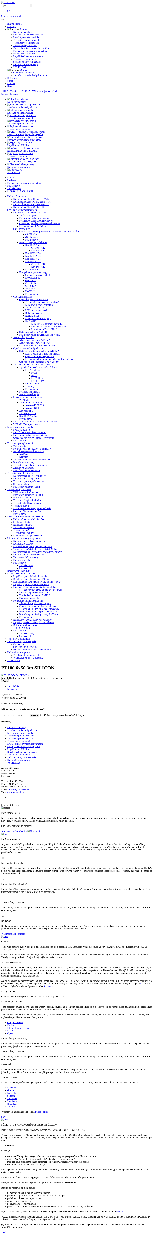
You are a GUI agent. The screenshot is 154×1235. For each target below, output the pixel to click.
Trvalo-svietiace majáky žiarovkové (42, 302)
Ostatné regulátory (22, 484)
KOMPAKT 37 (32, 277)
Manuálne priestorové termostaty (28, 451)
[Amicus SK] (8, 2)
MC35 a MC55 (32, 370)
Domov (10, 177)
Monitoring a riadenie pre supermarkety (38, 611)
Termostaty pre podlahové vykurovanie (31, 459)
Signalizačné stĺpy (21, 229)
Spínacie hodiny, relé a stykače (27, 61)
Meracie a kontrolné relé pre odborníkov (32, 649)
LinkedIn (11, 1093)
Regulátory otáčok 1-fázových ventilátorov (33, 619)
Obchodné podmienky (23, 72)
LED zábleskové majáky (37, 310)
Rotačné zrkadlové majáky (38, 318)
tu (141, 983)
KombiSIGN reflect (28, 416)
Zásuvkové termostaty (23, 467)
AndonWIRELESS (34, 405)
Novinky (11, 26)
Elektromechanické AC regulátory (29, 476)
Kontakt (11, 83)
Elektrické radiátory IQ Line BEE (29, 207)
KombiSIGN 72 (33, 261)
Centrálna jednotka (22, 522)
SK (8, 11)
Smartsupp (12, 1101)
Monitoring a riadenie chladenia (28, 600)
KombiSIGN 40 (33, 245)
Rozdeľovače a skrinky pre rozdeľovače (32, 508)
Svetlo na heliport (27, 215)
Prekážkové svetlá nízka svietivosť (35, 218)
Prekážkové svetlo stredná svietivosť (30, 435)
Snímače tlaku (26, 568)
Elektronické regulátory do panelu (29, 541)
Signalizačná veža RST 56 (37, 275)
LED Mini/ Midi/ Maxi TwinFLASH (48, 326)
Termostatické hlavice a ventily (28, 503)
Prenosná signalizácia (29, 391)
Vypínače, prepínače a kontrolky (28, 657)
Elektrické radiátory (22, 32)
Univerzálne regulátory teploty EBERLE (32, 546)
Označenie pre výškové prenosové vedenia (39, 223)
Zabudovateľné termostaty (25, 557)
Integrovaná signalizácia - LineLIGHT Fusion (35, 421)
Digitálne (23, 457)
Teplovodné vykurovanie (25, 45)
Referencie (12, 78)
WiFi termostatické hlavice (25, 492)
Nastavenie (35, 831)
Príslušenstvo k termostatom (26, 470)
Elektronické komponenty (25, 64)
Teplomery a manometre (24, 59)
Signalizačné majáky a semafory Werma (38, 367)
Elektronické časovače (23, 543)
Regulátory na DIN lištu (24, 53)
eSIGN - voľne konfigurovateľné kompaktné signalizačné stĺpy (49, 231)
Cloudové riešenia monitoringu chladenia (38, 606)
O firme (23, 70)
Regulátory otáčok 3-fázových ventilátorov (33, 622)
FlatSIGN (30, 291)
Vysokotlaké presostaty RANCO (34, 595)
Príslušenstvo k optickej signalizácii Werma (39, 334)
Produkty (24, 29)
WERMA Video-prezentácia (26, 424)
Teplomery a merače (22, 628)
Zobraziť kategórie (10, 94)
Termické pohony (21, 505)
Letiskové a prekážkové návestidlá (29, 212)
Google (10, 1090)
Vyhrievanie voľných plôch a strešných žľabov (35, 549)
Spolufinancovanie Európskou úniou (30, 75)
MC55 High (37, 378)
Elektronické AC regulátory (26, 478)
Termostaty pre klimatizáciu (26, 42)
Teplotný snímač (21, 530)
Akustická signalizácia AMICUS (34, 343)
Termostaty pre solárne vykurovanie (30, 465)
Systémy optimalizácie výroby (27, 397)
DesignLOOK (38, 250)
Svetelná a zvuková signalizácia (28, 34)
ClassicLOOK (38, 248)
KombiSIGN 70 (33, 256)
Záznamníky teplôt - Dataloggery (35, 603)
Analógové (24, 454)
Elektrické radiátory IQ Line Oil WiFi (31, 199)
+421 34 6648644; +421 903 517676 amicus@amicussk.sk (29, 91)
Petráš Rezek (41, 1111)
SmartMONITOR (27, 413)
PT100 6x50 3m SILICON (20, 191)
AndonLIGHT (32, 408)
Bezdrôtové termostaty (24, 462)
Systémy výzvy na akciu (30, 402)
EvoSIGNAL (31, 321)
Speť (3, 1117)
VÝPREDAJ (19, 67)
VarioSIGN (30, 288)
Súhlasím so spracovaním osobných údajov (63, 715)
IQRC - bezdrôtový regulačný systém (31, 48)
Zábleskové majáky (34, 307)
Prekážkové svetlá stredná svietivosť (36, 220)
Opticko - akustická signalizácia (28, 348)
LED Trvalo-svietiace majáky (39, 305)
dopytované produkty (12, 16)
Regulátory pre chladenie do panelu (30, 576)
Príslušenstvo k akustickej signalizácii (37, 345)
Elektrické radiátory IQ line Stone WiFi (31, 201)
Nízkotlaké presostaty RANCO (34, 592)
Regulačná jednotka (22, 524)
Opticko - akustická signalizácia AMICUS (39, 362)
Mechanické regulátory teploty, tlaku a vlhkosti (35, 587)
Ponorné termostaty (22, 560)
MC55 (34, 375)
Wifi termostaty (20, 446)
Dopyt (5, 681)
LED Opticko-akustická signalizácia (42, 353)
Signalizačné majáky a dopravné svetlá (31, 364)
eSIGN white (31, 234)
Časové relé (18, 644)
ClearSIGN (30, 283)
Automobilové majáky (29, 394)
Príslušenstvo (13, 185)
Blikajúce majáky (33, 313)
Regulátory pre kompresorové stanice (31, 584)
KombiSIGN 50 (33, 253)
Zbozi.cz (11, 1106)
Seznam (11, 1095)
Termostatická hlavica (23, 527)
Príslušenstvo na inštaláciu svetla (34, 226)
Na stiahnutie (13, 689)
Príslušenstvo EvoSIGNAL (44, 329)
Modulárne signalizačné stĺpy (33, 242)
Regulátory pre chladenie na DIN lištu (31, 579)
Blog (9, 86)
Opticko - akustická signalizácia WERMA (39, 351)
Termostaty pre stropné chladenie (29, 481)
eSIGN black (31, 237)
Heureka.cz (12, 1104)
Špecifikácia (13, 686)
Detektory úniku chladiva (25, 625)
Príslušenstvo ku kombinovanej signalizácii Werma (49, 359)
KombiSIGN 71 (33, 258)
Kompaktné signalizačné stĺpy (33, 272)
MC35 (34, 372)
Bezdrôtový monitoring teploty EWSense (38, 614)
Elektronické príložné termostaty (28, 554)
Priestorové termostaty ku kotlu (28, 495)
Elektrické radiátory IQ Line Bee (28, 519)
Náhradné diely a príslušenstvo (27, 535)
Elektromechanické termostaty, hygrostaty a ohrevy (37, 552)
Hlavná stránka (14, 23)
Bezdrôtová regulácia (23, 497)
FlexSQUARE (32, 383)
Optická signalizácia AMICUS (33, 332)
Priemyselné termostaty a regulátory (30, 51)
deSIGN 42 (30, 280)
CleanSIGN (31, 286)
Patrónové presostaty (29, 598)
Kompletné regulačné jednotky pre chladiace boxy (37, 581)
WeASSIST (25, 400)
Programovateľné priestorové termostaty (32, 448)
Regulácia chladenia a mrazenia (28, 56)
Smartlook (12, 1098)
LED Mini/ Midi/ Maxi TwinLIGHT (48, 324)
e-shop (10, 80)
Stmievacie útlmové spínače (26, 647)
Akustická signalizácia (23, 337)
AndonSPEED (26, 410)
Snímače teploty (14, 188)
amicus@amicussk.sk (19, 789)
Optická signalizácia (22, 296)
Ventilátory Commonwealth (26, 655)
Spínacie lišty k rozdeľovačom (27, 511)
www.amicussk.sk (15, 792)
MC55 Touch (37, 381)
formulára (48, 986)
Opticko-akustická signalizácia (39, 356)
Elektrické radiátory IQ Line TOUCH (31, 204)
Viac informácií (8, 934)
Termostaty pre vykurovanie (26, 40)
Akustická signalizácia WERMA (34, 340)
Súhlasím (20, 934)
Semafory (29, 386)
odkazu (119, 1211)
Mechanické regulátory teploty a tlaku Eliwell (40, 590)
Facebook (12, 1087)
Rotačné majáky (33, 315)
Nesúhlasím (21, 831)
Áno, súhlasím (8, 831)
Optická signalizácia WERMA (33, 299)
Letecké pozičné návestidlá (26, 37)
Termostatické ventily (23, 533)
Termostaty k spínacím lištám (27, 500)
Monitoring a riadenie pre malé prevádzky (39, 609)
